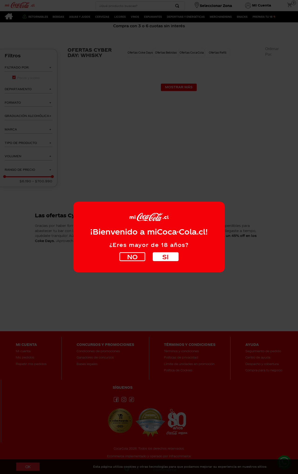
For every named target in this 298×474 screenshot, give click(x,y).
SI (165, 256)
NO (132, 256)
